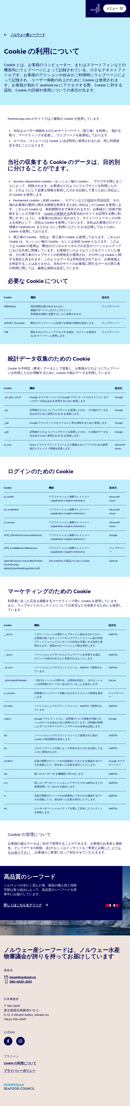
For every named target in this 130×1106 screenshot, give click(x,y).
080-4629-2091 (21, 981)
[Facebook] (8, 1041)
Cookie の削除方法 (57, 213)
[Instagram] (20, 1041)
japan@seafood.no (23, 977)
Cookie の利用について (20, 1063)
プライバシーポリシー (20, 1070)
